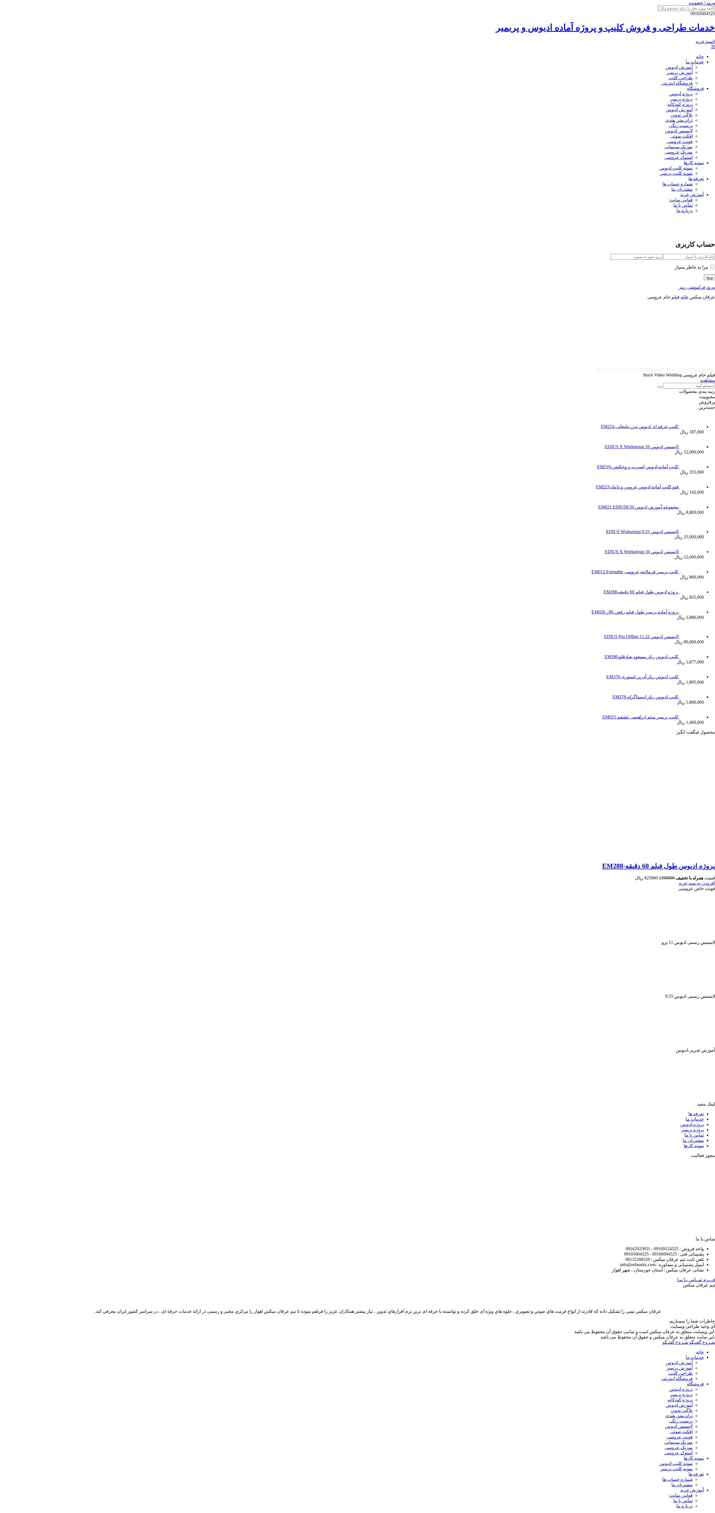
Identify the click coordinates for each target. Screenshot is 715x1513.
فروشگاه (695, 88)
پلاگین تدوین (682, 115)
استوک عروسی (678, 157)
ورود (710, 287)
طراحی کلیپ (680, 77)
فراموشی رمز (692, 287)
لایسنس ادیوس (679, 130)
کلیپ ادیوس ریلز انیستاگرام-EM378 (646, 697)
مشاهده (707, 380)
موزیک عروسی (679, 152)
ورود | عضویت (702, 2)
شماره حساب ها (677, 184)
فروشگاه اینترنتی (677, 83)
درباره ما (684, 210)
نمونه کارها (694, 162)
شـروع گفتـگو (702, 1342)
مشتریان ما (682, 189)
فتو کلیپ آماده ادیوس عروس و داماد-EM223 (638, 487)
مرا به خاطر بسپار (692, 267)
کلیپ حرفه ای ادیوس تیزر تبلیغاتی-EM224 (640, 426)
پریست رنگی (681, 125)
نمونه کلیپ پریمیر (676, 173)
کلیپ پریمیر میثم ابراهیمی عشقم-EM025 (641, 717)
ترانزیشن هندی (679, 120)
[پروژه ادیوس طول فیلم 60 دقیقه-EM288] (608, 853)
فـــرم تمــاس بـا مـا (696, 1279)
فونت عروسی (680, 141)
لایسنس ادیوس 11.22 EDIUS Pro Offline (642, 636)
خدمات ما (695, 61)
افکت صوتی (681, 136)
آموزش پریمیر (680, 72)
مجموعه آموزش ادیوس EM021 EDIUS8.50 (639, 507)
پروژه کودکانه (680, 104)
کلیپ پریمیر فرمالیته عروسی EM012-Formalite (636, 571)
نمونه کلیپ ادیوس (676, 168)
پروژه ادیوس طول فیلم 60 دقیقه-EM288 (642, 592)
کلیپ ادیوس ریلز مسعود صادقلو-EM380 (642, 656)
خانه (700, 56)
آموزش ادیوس (679, 67)
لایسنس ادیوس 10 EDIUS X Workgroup (642, 446)
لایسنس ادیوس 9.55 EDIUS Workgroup (643, 531)
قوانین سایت (681, 199)
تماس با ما (683, 205)
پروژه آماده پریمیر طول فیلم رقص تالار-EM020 (636, 612)
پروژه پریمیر (681, 99)
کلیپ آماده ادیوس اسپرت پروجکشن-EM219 (638, 466)
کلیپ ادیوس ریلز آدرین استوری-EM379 (643, 676)
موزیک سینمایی (678, 146)
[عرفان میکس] (690, 231)
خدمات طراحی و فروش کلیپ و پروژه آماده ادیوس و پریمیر (605, 27)
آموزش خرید (692, 194)
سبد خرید (705, 41)
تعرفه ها (696, 178)
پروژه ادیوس (681, 93)
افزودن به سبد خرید (697, 883)
